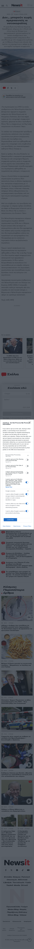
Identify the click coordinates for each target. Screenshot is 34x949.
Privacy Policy (27, 526)
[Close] (30, 423)
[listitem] (17, 455)
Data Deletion (7, 526)
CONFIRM (10, 519)
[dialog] (17, 474)
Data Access (16, 526)
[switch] (27, 460)
